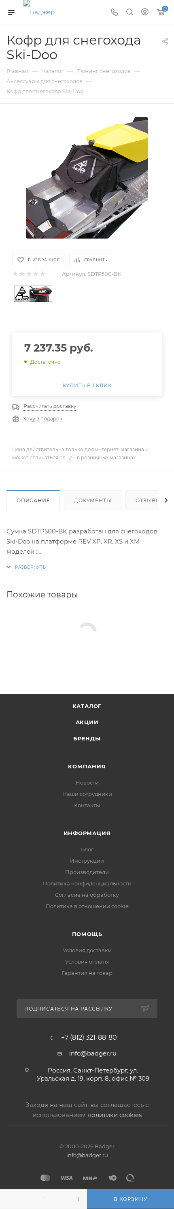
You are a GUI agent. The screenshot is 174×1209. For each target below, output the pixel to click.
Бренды (87, 738)
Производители (87, 872)
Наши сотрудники (87, 794)
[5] (42, 274)
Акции (87, 722)
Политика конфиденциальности (87, 883)
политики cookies (114, 1115)
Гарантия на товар (87, 973)
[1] (14, 274)
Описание (33, 500)
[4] (35, 274)
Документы (92, 500)
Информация (87, 833)
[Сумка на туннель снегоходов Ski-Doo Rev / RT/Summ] (87, 178)
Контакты (87, 805)
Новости (87, 782)
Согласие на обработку (87, 894)
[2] (21, 274)
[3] (28, 274)
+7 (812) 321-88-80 (89, 1037)
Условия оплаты (87, 961)
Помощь (87, 934)
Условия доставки (87, 950)
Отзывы (148, 500)
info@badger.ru (93, 1053)
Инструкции (87, 860)
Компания (87, 766)
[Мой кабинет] (145, 13)
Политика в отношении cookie (87, 906)
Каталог (87, 706)
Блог (87, 849)
